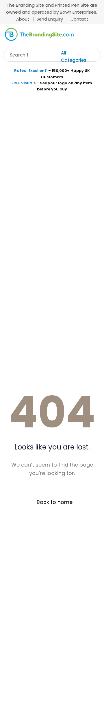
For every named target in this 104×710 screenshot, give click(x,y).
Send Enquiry (50, 19)
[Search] (97, 55)
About (22, 19)
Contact (79, 19)
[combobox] (77, 56)
